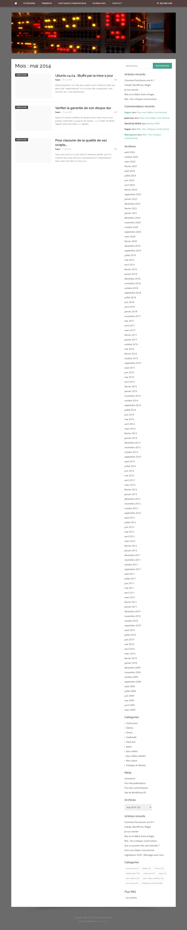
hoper (57, 79)
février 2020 (130, 241)
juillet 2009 (130, 691)
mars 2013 (129, 484)
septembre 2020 (132, 231)
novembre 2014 (132, 395)
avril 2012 (129, 536)
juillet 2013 (130, 466)
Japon (129, 746)
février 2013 (130, 489)
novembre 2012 (132, 503)
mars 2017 (129, 330)
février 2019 (130, 269)
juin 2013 (129, 470)
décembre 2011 (132, 555)
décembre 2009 (132, 667)
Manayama (130, 134)
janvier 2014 (130, 438)
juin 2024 (129, 180)
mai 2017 (129, 320)
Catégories (29, 3)
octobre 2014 (131, 400)
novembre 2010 (132, 616)
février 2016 (130, 353)
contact (117, 3)
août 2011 (129, 573)
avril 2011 (129, 592)
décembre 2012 (132, 498)
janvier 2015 (130, 391)
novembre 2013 (132, 447)
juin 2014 (129, 414)
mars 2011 (129, 597)
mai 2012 (129, 531)
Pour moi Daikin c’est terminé (152, 112)
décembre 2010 (132, 611)
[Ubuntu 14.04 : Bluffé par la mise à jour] (33, 85)
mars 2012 (129, 541)
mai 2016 (129, 348)
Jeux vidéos (132, 751)
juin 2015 (129, 372)
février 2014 (130, 433)
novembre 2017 (132, 316)
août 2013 (129, 461)
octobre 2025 (131, 156)
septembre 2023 (132, 194)
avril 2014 (129, 423)
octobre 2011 (131, 564)
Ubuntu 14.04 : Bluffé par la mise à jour (84, 75)
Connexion (129, 778)
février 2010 (130, 658)
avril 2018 (129, 306)
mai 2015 (129, 377)
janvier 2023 (130, 199)
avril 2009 (129, 705)
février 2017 (130, 334)
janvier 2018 (130, 311)
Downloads (99, 3)
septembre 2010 (132, 625)
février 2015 (130, 386)
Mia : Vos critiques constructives (140, 99)
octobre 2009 (131, 676)
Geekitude (22, 75)
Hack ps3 (130, 741)
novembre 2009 (132, 672)
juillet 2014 (130, 409)
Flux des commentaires (136, 787)
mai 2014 (129, 419)
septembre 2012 (132, 512)
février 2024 (130, 189)
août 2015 (129, 367)
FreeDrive (47, 3)
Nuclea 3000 (153, 123)
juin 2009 (129, 695)
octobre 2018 (131, 288)
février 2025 (130, 166)
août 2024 (129, 170)
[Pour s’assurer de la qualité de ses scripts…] (33, 150)
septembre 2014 (132, 405)
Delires (129, 727)
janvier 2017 (130, 339)
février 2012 (130, 545)
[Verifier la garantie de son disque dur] (33, 117)
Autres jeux (132, 723)
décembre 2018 (132, 278)
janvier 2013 (130, 494)
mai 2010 (129, 644)
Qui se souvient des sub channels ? (141, 845)
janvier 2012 (130, 550)
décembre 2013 (132, 442)
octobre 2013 (131, 452)
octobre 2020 (131, 227)
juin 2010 (129, 639)
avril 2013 (129, 480)
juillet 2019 (130, 255)
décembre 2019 (132, 245)
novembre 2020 (132, 222)
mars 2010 (129, 653)
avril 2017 (129, 325)
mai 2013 (129, 475)
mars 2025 (129, 161)
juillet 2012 (130, 522)
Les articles (131, 897)
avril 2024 (129, 184)
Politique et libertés (136, 765)
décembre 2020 (132, 217)
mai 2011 (129, 587)
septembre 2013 (132, 456)
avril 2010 (129, 648)
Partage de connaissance (72, 3)
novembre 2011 (132, 559)
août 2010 (129, 630)
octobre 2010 (131, 620)
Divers (129, 732)
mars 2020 (129, 236)
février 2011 (130, 602)
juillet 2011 (130, 578)
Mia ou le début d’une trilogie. (139, 94)
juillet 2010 (130, 634)
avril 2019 (129, 264)
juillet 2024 (130, 175)
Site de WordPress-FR (135, 792)
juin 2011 (129, 583)
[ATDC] (93, 32)
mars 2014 (129, 428)
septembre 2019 (132, 250)
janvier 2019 (130, 274)
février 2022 (130, 208)
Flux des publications (135, 783)
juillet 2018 (130, 297)
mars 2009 (129, 709)
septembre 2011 (132, 569)
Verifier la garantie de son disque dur (83, 108)
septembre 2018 (132, 292)
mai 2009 (129, 700)
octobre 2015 (131, 358)
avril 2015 (129, 381)
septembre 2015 (132, 363)
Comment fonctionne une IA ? (139, 80)
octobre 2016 (131, 344)
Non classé (131, 760)
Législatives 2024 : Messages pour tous (144, 854)
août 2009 (129, 686)
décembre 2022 (132, 203)
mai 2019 (129, 259)
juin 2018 (129, 302)
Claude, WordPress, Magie (137, 84)
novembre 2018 (132, 283)
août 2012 (129, 517)
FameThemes (102, 921)
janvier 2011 (130, 606)
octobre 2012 (131, 508)
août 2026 (129, 152)
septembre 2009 (132, 681)
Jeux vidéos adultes (136, 755)
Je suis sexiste (131, 89)
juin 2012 (129, 527)
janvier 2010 (130, 662)
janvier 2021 (130, 213)
